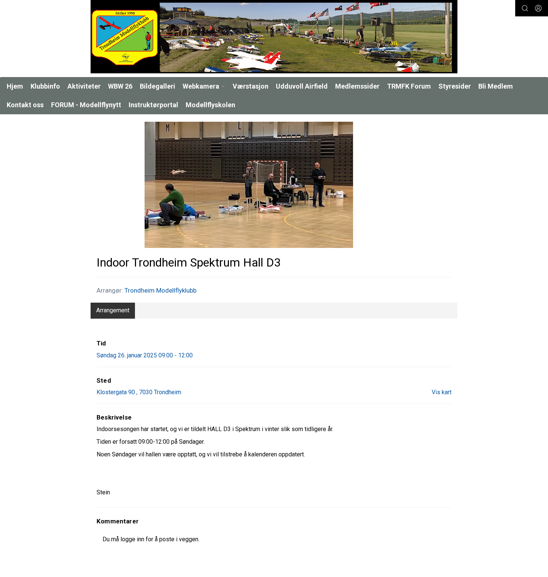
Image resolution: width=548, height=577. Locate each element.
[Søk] (525, 8)
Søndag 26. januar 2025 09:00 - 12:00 (145, 355)
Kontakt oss (25, 105)
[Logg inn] (538, 8)
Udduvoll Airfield (302, 86)
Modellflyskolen (210, 105)
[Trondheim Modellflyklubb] (274, 36)
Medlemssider (357, 86)
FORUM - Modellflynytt (86, 105)
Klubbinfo (45, 86)
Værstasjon (250, 86)
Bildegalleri (157, 86)
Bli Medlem (495, 86)
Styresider (454, 86)
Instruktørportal (153, 105)
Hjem (15, 86)
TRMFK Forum (409, 86)
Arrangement (112, 310)
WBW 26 (120, 86)
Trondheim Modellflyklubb (160, 290)
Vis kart (441, 392)
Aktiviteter (84, 86)
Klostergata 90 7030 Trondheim (139, 392)
